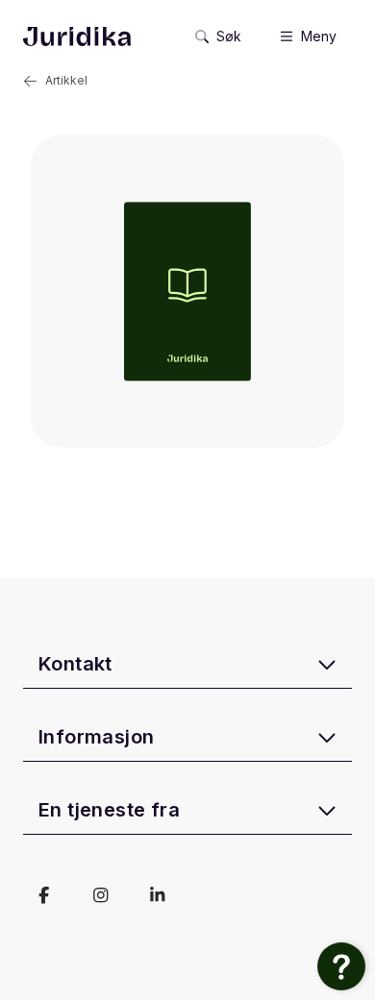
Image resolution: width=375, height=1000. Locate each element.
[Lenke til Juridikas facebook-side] (44, 895)
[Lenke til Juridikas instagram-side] (100, 895)
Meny (319, 36)
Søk (228, 36)
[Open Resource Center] (341, 966)
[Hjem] (77, 36)
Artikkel (66, 80)
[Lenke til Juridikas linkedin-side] (157, 895)
